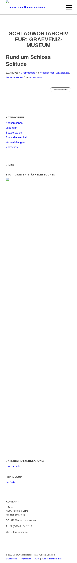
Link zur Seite (13, 466)
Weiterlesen (61, 90)
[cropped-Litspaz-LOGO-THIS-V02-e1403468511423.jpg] (32, 7)
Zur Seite (10, 482)
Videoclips (12, 147)
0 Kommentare (28, 73)
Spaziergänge (62, 73)
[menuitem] (66, 7)
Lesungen (11, 127)
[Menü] (66, 7)
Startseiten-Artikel (14, 77)
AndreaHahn (35, 77)
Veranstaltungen (15, 142)
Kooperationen (47, 73)
